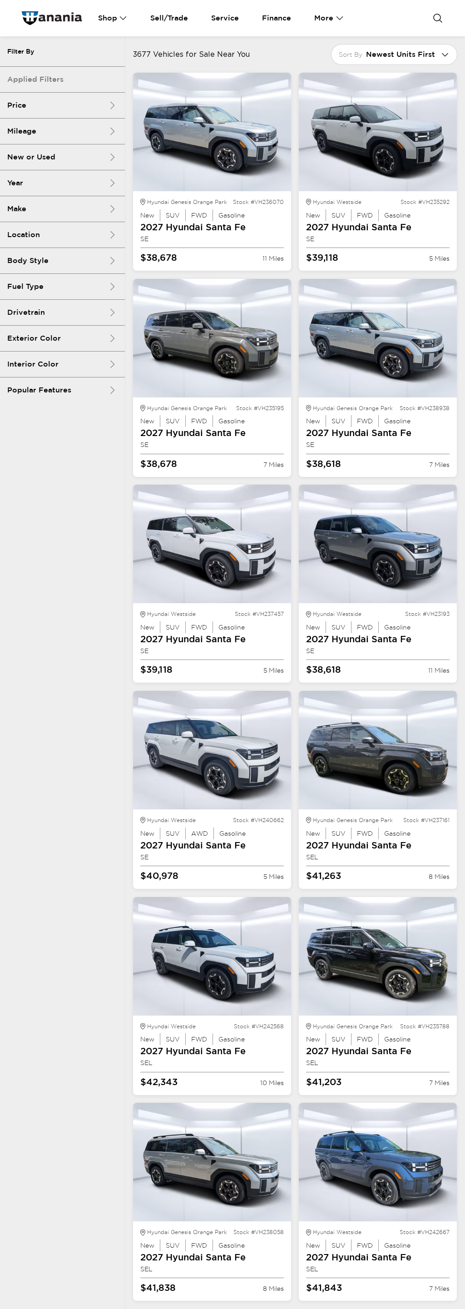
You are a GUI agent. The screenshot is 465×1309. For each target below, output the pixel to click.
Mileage (21, 131)
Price (16, 105)
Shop (107, 18)
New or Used (31, 157)
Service (225, 18)
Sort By (350, 54)
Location (23, 234)
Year (15, 183)
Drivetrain (26, 312)
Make (16, 209)
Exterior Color (34, 338)
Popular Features (39, 390)
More (323, 18)
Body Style (28, 260)
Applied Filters (35, 79)
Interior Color (33, 364)
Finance (276, 18)
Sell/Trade (169, 18)
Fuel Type (25, 286)
